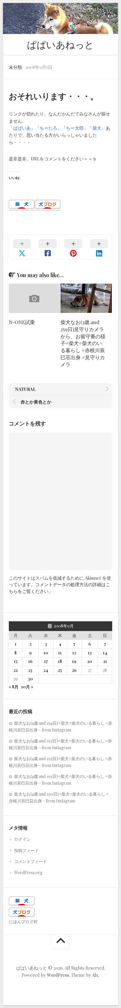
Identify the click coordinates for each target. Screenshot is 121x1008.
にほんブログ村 (23, 921)
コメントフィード (30, 861)
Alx (95, 975)
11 (60, 653)
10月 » (27, 687)
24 (45, 670)
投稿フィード (26, 850)
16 (30, 661)
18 (60, 661)
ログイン (22, 839)
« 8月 (14, 687)
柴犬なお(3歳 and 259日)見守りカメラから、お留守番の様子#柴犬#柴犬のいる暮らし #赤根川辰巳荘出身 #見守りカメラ (82, 343)
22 (16, 670)
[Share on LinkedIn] (99, 247)
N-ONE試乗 (22, 322)
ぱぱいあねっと (60, 44)
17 (46, 661)
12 (74, 653)
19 (74, 661)
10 (45, 653)
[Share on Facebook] (48, 247)
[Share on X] (22, 247)
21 (105, 661)
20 (89, 661)
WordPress (58, 975)
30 (30, 679)
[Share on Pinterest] (73, 247)
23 (30, 670)
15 (16, 661)
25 (60, 670)
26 (74, 670)
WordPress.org (28, 872)
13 (90, 653)
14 (105, 653)
